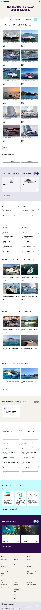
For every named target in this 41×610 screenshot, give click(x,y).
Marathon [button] (15, 598)
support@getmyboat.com (31, 584)
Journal (2, 578)
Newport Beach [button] (16, 589)
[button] (11, 26)
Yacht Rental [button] (29, 568)
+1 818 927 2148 (29, 582)
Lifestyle (2, 582)
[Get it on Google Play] (13, 509)
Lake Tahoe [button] (16, 584)
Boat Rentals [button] (29, 559)
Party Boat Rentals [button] (30, 573)
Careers (2, 561)
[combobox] (9, 19)
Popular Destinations (18, 578)
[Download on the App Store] (5, 509)
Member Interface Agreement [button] (6, 571)
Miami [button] (15, 580)
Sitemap (2, 573)
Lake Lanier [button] (16, 582)
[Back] (35, 173)
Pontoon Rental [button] (29, 566)
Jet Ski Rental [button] (29, 561)
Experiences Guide (4, 584)
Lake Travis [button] (16, 587)
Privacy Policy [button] (16, 608)
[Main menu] (39, 2)
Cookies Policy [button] (3, 568)
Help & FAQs (29, 580)
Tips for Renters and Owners (6, 587)
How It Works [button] (16, 559)
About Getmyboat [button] (4, 559)
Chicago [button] (15, 591)
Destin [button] (15, 596)
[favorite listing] (19, 42)
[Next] (37, 173)
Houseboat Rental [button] (30, 564)
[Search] (35, 19)
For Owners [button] (16, 561)
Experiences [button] (29, 556)
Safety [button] (15, 564)
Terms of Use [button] (29, 606)
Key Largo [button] (16, 594)
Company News (3, 580)
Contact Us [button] (3, 575)
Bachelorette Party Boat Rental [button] (32, 571)
